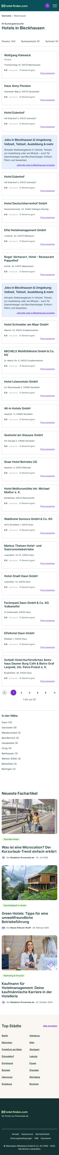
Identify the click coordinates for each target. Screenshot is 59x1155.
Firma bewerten (47, 73)
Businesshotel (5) (30, 41)
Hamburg (35, 1035)
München (7, 1042)
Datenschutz (27, 1134)
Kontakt (15, 1134)
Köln (32, 1042)
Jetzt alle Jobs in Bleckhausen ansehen (36, 165)
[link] (29, 64)
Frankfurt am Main (12, 1049)
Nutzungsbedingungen (21, 1138)
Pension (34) (8, 41)
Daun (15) (7, 722)
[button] (47, 5)
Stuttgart (34, 1049)
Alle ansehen (50, 1025)
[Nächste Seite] (54, 692)
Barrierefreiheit (42, 1134)
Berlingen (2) (9, 769)
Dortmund (7, 1063)
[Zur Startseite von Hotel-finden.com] (14, 5)
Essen (33, 1063)
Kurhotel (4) (52, 41)
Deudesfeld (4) (10, 743)
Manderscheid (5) (11, 732)
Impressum (46, 1138)
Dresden (34, 1070)
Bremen (6, 1070)
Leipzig (33, 1056)
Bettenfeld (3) (9, 763)
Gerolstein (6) (9, 727)
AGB (36, 1138)
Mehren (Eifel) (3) (11, 758)
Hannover (7, 1077)
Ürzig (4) (6, 748)
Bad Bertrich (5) (10, 737)
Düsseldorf (8, 1056)
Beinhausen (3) (10, 753)
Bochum (34, 1084)
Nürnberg (35, 1077)
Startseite (6, 16)
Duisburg (7, 1084)
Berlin (5, 1035)
